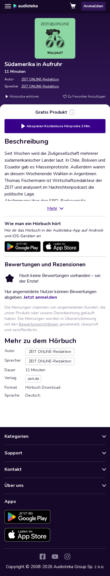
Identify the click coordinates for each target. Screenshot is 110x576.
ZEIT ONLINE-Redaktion (40, 79)
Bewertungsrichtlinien (38, 324)
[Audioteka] (26, 6)
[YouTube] (55, 556)
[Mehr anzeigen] (72, 112)
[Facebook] (42, 556)
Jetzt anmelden (40, 297)
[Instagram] (67, 556)
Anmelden (93, 6)
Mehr (52, 208)
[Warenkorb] (73, 6)
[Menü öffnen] (8, 6)
